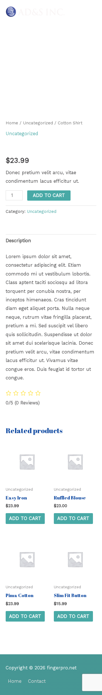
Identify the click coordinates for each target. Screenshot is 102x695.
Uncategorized (38, 123)
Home (12, 123)
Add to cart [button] (25, 518)
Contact (37, 681)
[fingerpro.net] (35, 12)
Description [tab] (18, 240)
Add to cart (49, 195)
